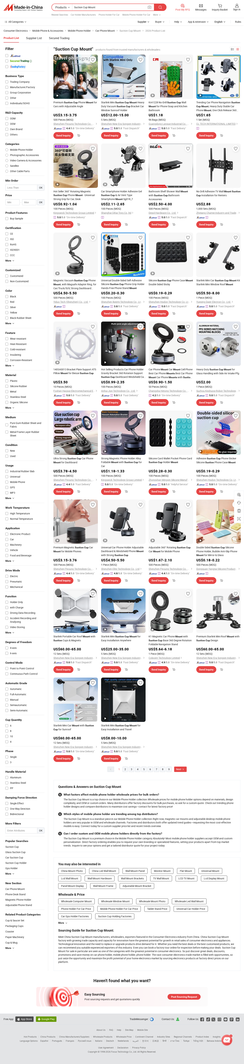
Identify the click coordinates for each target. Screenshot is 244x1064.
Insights (216, 1036)
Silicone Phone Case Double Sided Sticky (171, 282)
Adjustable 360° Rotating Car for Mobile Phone (170, 549)
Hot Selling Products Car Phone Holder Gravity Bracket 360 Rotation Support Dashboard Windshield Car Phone (123, 373)
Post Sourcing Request (184, 996)
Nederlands (123, 1040)
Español (44, 1040)
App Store (24, 1019)
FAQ (111, 1029)
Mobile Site (142, 1029)
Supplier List (34, 38)
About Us (100, 1029)
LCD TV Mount (186, 878)
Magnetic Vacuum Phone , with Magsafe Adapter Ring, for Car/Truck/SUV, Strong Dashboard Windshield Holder (74, 284)
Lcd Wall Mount (69, 878)
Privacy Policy (139, 1047)
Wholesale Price (123, 1036)
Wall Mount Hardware (100, 878)
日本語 (155, 1040)
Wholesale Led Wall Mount (189, 901)
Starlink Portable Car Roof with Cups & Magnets (74, 638)
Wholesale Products (102, 1036)
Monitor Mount (162, 871)
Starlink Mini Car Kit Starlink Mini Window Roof (218, 282)
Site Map (129, 1029)
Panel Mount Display (72, 886)
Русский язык (84, 1040)
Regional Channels (183, 1036)
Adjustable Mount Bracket (137, 886)
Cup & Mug (11, 942)
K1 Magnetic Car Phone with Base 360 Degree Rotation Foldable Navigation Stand (170, 640)
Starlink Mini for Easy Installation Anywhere (121, 638)
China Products (47, 1036)
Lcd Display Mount (214, 878)
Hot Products (30, 1036)
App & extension (197, 21)
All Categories (16, 21)
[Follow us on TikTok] (208, 1019)
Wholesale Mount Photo (152, 901)
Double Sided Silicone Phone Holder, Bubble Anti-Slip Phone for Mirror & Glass (216, 551)
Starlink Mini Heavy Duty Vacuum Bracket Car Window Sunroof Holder (122, 106)
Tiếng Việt (198, 1040)
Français (70, 1040)
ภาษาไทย (174, 1040)
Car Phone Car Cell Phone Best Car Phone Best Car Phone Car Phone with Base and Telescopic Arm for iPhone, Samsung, (171, 373)
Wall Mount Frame (103, 886)
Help (176, 21)
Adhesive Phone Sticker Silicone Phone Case (216, 460)
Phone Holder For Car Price (76, 908)
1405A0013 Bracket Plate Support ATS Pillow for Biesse (74, 371)
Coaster (9, 931)
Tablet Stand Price (157, 908)
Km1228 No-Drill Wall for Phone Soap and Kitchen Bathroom (168, 106)
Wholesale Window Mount (115, 901)
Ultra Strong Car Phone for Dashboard (73, 460)
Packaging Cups (14, 926)
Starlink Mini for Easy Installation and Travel (121, 727)
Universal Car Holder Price (190, 908)
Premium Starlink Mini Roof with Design (218, 638)
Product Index (202, 1036)
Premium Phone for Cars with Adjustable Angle (75, 104)
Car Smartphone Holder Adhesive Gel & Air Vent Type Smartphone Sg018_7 (121, 195)
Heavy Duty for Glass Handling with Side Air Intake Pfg (217, 371)
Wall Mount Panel (135, 871)
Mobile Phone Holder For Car (136, 14)
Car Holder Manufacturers (83, 14)
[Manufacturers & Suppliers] (23, 7)
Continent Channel (144, 1036)
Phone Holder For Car (109, 14)
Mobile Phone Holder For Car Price (119, 908)
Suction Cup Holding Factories (114, 916)
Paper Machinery (14, 937)
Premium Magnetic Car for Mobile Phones (73, 549)
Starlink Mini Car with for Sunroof (73, 727)
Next (179, 769)
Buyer (158, 21)
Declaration (122, 1047)
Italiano (98, 1040)
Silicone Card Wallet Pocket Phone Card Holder (170, 460)
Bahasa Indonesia (215, 1040)
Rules (238, 21)
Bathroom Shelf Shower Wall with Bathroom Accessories (168, 195)
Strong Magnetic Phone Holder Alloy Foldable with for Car (121, 462)
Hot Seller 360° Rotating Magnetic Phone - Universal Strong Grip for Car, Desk (74, 195)
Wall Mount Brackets (132, 878)
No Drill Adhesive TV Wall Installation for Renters (218, 193)
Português (57, 1040)
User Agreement (106, 1047)
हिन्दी (164, 1040)
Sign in (236, 9)
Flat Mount (186, 871)
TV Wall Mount (161, 878)
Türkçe (186, 1040)
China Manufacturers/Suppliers (74, 1036)
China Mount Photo (72, 871)
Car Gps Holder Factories (75, 916)
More (61, 922)
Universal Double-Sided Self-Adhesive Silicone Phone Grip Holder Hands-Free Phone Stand (123, 284)
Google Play (46, 1019)
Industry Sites (163, 1036)
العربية (135, 1040)
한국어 (145, 1040)
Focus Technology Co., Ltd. (124, 1051)
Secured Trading (59, 38)
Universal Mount (210, 871)
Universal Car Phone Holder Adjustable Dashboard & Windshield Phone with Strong (122, 551)
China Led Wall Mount (104, 871)
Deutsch (110, 1040)
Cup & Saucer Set (14, 920)
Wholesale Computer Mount (76, 901)
